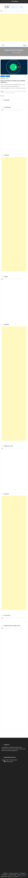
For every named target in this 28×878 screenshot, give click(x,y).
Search (24, 45)
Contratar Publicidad (12, 874)
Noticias (7, 76)
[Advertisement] (14, 28)
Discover (3, 95)
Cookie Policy (4, 874)
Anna (7, 78)
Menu (3, 45)
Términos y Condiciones (13, 873)
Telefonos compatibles (10, 92)
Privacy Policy (22, 873)
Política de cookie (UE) (22, 874)
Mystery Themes (22, 876)
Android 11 (6, 91)
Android (2, 76)
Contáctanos (5, 873)
